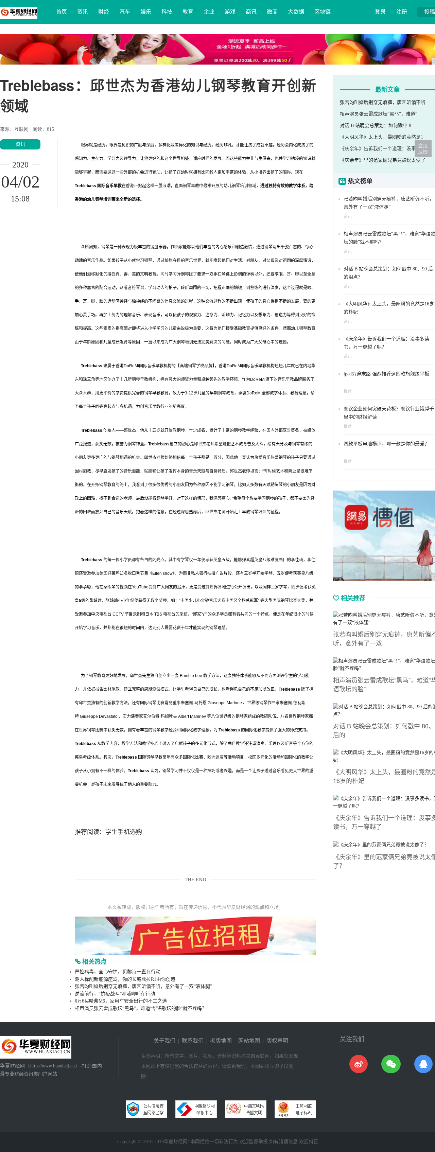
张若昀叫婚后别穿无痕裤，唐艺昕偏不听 (382, 102)
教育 (187, 12)
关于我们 (164, 1041)
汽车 (124, 12)
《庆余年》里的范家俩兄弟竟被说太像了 (382, 160)
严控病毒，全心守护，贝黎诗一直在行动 (117, 971)
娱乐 (145, 12)
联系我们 (193, 1041)
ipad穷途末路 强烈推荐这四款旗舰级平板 (386, 373)
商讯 (251, 12)
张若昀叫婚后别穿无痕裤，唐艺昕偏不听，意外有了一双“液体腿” (143, 986)
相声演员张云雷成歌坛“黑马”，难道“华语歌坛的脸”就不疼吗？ (141, 1008)
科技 (166, 12)
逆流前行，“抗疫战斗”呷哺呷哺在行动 (115, 993)
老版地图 (221, 1041)
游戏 (230, 12)
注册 (401, 12)
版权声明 (277, 1041)
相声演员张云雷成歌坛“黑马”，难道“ (378, 114)
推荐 (348, 391)
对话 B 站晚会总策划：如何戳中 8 (375, 125)
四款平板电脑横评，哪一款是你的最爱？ (386, 443)
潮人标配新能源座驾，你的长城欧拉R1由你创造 (125, 979)
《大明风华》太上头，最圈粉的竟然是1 (381, 137)
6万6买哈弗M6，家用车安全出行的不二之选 (121, 1001)
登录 (380, 12)
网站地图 (249, 1041)
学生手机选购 (123, 832)
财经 (103, 12)
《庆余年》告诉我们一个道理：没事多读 (382, 148)
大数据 (296, 12)
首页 (61, 12)
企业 (209, 12)
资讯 (82, 12)
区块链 (322, 12)
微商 (272, 12)
